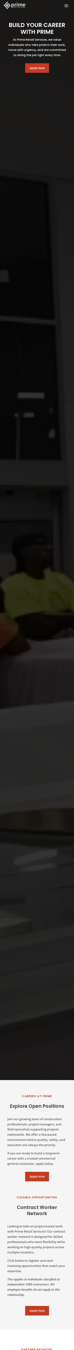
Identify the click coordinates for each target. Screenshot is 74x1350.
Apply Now (37, 68)
